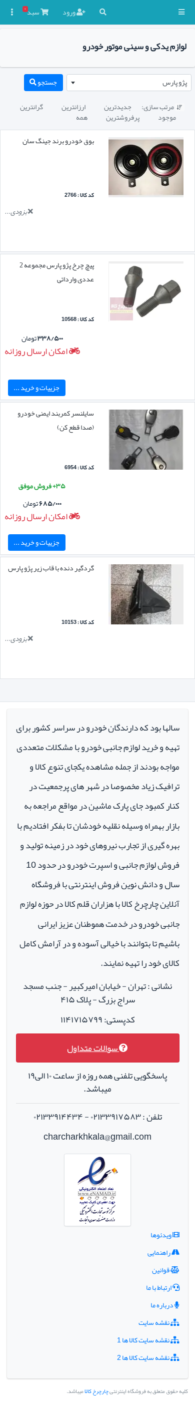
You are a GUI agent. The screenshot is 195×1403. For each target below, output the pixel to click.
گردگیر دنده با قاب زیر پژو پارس (51, 568)
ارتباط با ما (159, 1287)
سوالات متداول (93, 1048)
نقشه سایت (154, 1322)
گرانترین (31, 107)
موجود (167, 117)
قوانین (161, 1270)
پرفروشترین (123, 117)
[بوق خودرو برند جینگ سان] (146, 169)
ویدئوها (161, 1235)
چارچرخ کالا (96, 1391)
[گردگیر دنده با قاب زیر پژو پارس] (146, 596)
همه (82, 117)
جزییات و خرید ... (37, 388)
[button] (182, 12)
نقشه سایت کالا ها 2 (143, 1357)
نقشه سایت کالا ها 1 (143, 1340)
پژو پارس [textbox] (174, 82)
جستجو (46, 82)
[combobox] (129, 82)
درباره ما (162, 1305)
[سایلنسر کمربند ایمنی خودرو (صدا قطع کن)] (146, 442)
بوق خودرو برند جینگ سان (58, 141)
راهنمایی (160, 1252)
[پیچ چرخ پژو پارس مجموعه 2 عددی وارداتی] (146, 293)
